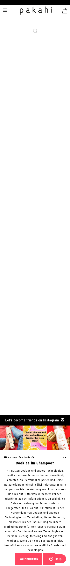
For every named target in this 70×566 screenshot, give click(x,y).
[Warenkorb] (65, 11)
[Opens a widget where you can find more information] (55, 559)
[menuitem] (64, 11)
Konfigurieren (29, 559)
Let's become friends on (32, 420)
